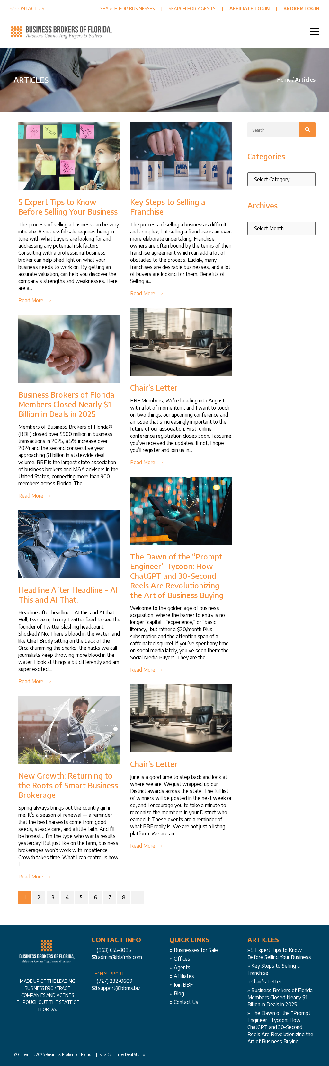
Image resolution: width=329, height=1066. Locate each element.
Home (284, 79)
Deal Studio (135, 1054)
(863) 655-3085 (114, 950)
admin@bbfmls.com (120, 957)
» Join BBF (181, 985)
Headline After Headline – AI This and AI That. (68, 594)
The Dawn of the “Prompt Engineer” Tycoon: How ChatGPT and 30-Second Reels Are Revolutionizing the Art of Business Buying (177, 575)
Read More (30, 300)
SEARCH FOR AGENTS (192, 8)
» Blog (177, 993)
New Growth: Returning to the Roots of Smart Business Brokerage (68, 785)
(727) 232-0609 (114, 981)
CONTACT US (29, 8)
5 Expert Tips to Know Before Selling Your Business (68, 206)
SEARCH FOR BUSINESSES (127, 8)
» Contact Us (184, 1002)
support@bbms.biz (119, 988)
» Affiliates (182, 976)
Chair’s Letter (154, 387)
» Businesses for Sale (194, 950)
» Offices (180, 959)
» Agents (180, 967)
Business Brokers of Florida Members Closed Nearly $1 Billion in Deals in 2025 (66, 404)
